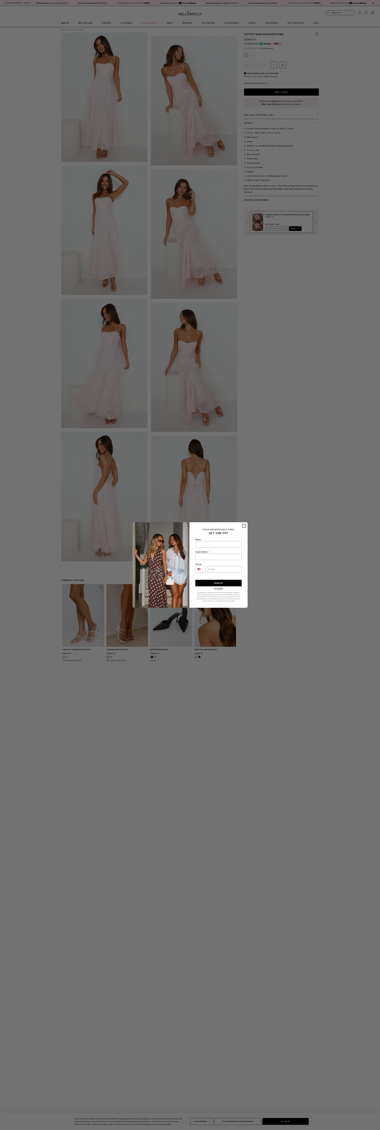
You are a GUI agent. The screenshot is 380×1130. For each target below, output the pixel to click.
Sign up (218, 583)
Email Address (202, 552)
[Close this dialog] (244, 526)
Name (198, 539)
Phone (199, 564)
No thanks (218, 588)
